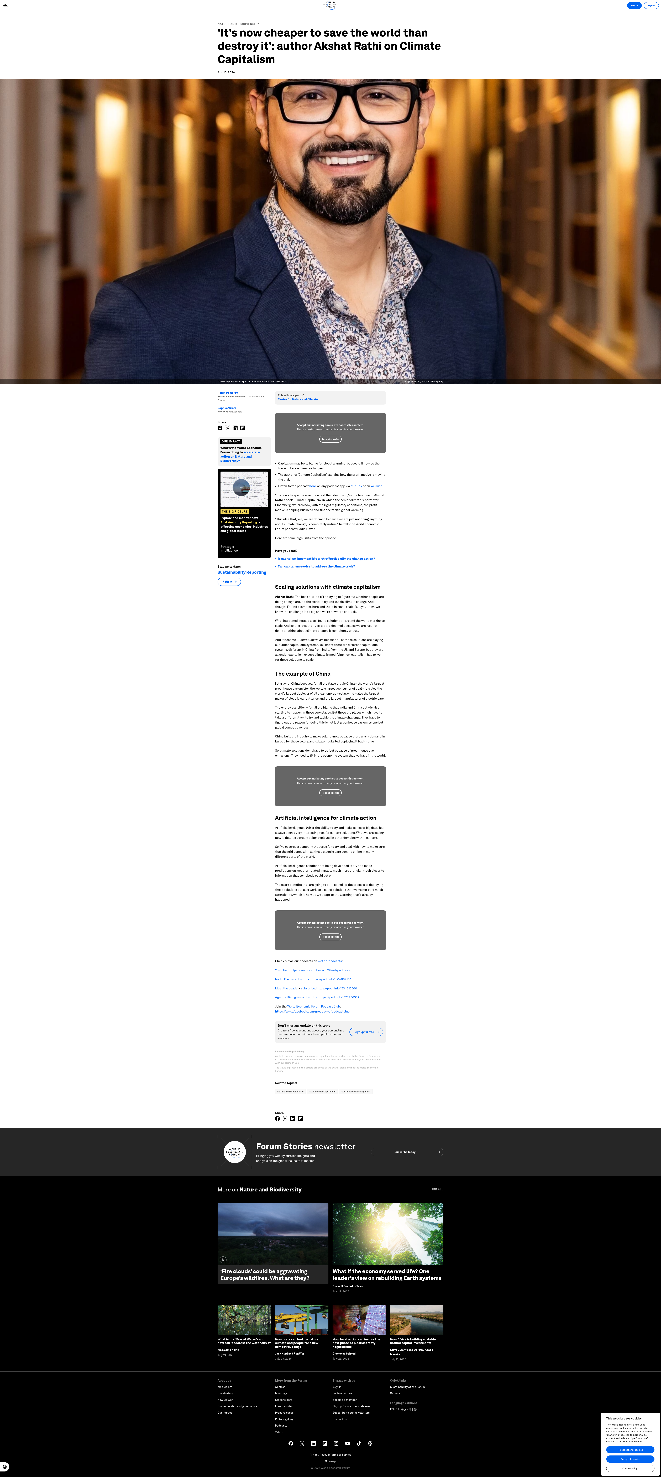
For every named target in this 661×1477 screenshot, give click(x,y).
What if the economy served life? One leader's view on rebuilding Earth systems (387, 1274)
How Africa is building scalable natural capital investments (413, 1341)
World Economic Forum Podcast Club (313, 1006)
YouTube (376, 486)
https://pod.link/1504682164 (331, 979)
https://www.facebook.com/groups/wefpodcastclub (312, 1011)
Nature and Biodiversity (238, 24)
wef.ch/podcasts (330, 961)
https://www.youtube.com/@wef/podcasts (320, 970)
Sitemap (330, 1461)
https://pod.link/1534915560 (336, 988)
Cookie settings (630, 1468)
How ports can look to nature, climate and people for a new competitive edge (297, 1343)
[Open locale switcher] (4, 1466)
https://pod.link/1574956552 (339, 997)
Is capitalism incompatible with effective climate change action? (326, 558)
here (312, 486)
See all (437, 1189)
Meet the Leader (287, 988)
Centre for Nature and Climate (298, 399)
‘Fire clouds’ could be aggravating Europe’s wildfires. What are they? (264, 1274)
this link (356, 486)
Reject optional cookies (630, 1449)
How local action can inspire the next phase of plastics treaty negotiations (356, 1343)
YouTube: (281, 970)
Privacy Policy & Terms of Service (330, 1454)
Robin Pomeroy (228, 392)
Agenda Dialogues (288, 997)
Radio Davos (284, 979)
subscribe (302, 979)
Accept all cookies (630, 1459)
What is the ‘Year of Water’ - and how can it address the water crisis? (244, 1341)
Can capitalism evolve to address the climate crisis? (316, 566)
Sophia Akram (227, 408)
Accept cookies (330, 439)
